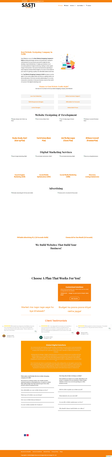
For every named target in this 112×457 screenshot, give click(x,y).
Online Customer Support (31, 263)
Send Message (83, 442)
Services (72, 5)
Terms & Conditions (37, 451)
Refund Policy (47, 451)
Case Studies (80, 5)
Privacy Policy (55, 451)
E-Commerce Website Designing (37, 291)
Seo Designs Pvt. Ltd (51, 455)
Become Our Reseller (26, 451)
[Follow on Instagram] (28, 435)
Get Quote (74, 298)
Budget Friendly (56, 263)
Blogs (61, 451)
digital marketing (36, 66)
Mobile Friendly (80, 263)
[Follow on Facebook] (25, 435)
